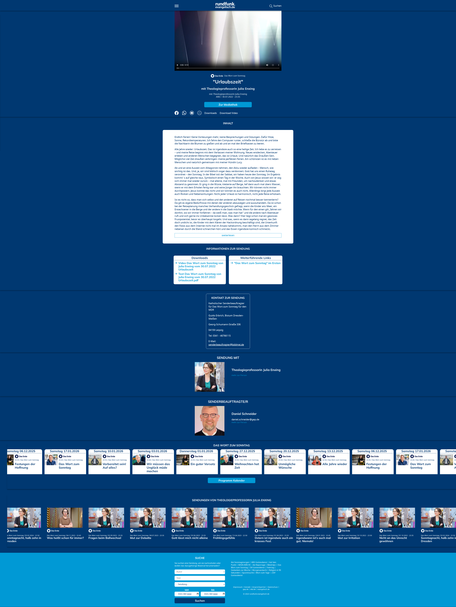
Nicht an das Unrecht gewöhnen (393, 539)
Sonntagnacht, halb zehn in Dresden (23, 539)
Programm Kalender (231, 480)
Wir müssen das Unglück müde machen (158, 467)
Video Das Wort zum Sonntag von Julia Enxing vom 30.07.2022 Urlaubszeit (200, 266)
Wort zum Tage (263, 572)
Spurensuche (248, 572)
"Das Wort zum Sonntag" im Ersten (257, 263)
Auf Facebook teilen (177, 113)
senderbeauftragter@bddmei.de (226, 344)
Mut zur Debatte (140, 538)
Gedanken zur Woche (240, 570)
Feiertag (270, 567)
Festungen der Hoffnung (25, 465)
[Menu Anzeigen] (177, 6)
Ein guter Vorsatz (203, 464)
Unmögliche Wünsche (286, 465)
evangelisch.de (264, 589)
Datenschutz (273, 587)
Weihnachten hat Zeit (247, 465)
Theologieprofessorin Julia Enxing (230, 94)
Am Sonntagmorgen (240, 562)
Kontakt (247, 587)
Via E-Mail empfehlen (192, 113)
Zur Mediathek (228, 104)
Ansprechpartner (259, 587)
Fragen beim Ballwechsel (104, 538)
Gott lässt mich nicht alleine (190, 538)
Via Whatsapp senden (184, 113)
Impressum (237, 587)
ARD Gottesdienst (259, 562)
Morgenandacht (259, 570)
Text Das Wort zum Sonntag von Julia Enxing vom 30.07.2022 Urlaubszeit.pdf (199, 277)
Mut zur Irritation (349, 538)
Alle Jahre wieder (334, 464)
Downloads (210, 113)
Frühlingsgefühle (224, 538)
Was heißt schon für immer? (65, 538)
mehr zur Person (239, 375)
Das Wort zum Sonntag (234, 75)
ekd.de (253, 589)
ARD (218, 96)
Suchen (277, 6)
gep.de (245, 589)
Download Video (229, 113)
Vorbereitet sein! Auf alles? (114, 465)
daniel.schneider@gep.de (245, 419)
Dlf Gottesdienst (257, 567)
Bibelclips (271, 565)
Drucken (199, 113)
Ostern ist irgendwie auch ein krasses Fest (274, 539)
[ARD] (217, 76)
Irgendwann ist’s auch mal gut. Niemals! (313, 539)
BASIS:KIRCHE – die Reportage (251, 565)
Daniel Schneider (244, 414)
